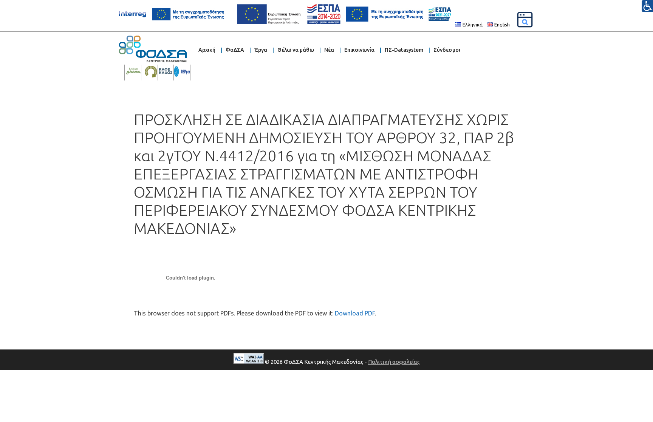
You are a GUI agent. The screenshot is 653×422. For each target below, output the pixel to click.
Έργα (260, 50)
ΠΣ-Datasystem (404, 50)
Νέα (329, 50)
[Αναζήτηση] (524, 19)
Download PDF (355, 313)
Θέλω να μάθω (295, 50)
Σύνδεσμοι (446, 50)
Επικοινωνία (359, 50)
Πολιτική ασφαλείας (394, 362)
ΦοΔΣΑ (235, 50)
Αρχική (206, 50)
